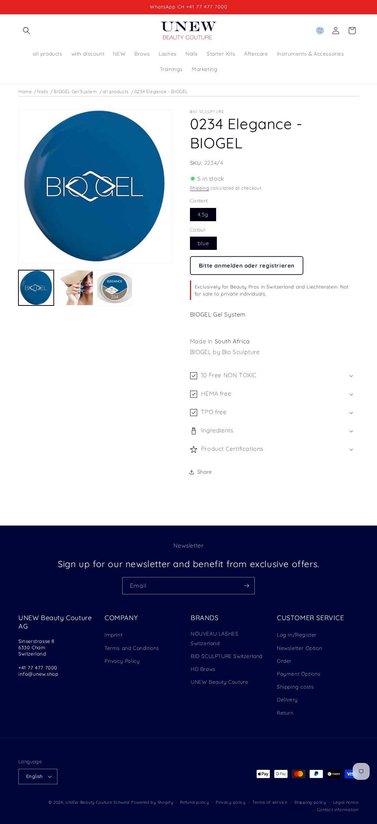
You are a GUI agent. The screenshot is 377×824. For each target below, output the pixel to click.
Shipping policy (310, 802)
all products (116, 91)
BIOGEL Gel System (75, 91)
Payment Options (299, 674)
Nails (42, 91)
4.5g (203, 214)
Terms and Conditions (132, 648)
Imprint (113, 635)
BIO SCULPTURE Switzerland (227, 656)
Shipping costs (295, 686)
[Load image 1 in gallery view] (36, 287)
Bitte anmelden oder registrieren (247, 265)
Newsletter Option (299, 648)
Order (284, 661)
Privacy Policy (122, 661)
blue (203, 243)
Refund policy (194, 802)
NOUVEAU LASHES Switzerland (214, 638)
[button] (26, 30)
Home (25, 91)
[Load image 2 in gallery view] (75, 287)
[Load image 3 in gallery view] (114, 287)
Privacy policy (231, 802)
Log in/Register (297, 635)
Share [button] (204, 471)
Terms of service (269, 802)
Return (285, 713)
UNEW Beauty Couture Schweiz (98, 802)
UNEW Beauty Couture (219, 682)
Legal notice (346, 802)
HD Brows (203, 669)
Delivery (287, 699)
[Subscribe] (246, 585)
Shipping (199, 188)
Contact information (338, 809)
